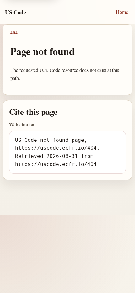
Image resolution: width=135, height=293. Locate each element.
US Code (15, 12)
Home (122, 11)
